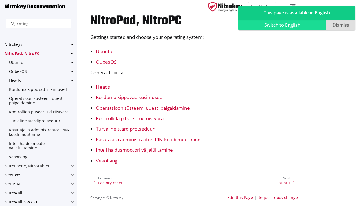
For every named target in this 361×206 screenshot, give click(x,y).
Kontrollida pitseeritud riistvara (39, 112)
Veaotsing (18, 157)
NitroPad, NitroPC (22, 53)
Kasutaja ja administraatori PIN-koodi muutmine (39, 132)
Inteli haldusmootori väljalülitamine (28, 146)
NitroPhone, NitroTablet (27, 166)
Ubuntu (16, 62)
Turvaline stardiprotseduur (34, 121)
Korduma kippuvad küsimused (38, 89)
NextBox (12, 175)
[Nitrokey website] (225, 7)
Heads (15, 80)
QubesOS (18, 71)
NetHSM (12, 184)
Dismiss (341, 25)
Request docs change (277, 197)
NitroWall (13, 193)
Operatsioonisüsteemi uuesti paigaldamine (36, 101)
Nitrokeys (13, 44)
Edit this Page (240, 197)
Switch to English (282, 25)
